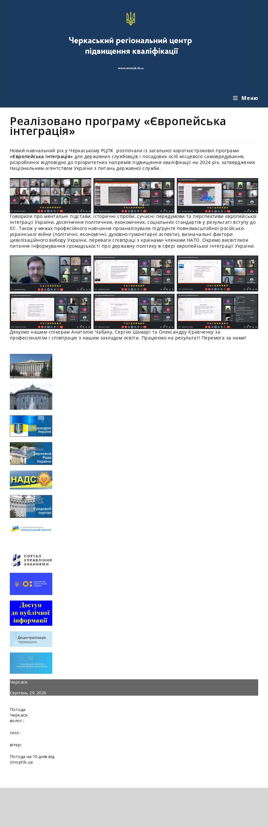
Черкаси (19, 682)
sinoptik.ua (21, 762)
